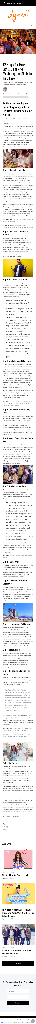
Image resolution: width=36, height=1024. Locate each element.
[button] (31, 25)
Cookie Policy (15, 1020)
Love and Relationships (9, 60)
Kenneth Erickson (10, 94)
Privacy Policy (5, 1020)
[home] (18, 16)
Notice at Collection (25, 1023)
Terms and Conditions (28, 1020)
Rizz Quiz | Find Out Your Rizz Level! (15, 875)
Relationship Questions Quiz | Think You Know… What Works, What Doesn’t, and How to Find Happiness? (18, 912)
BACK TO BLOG (18, 963)
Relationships (8, 829)
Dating (5, 827)
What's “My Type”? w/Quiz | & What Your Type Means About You (17, 952)
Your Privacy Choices (10, 1023)
